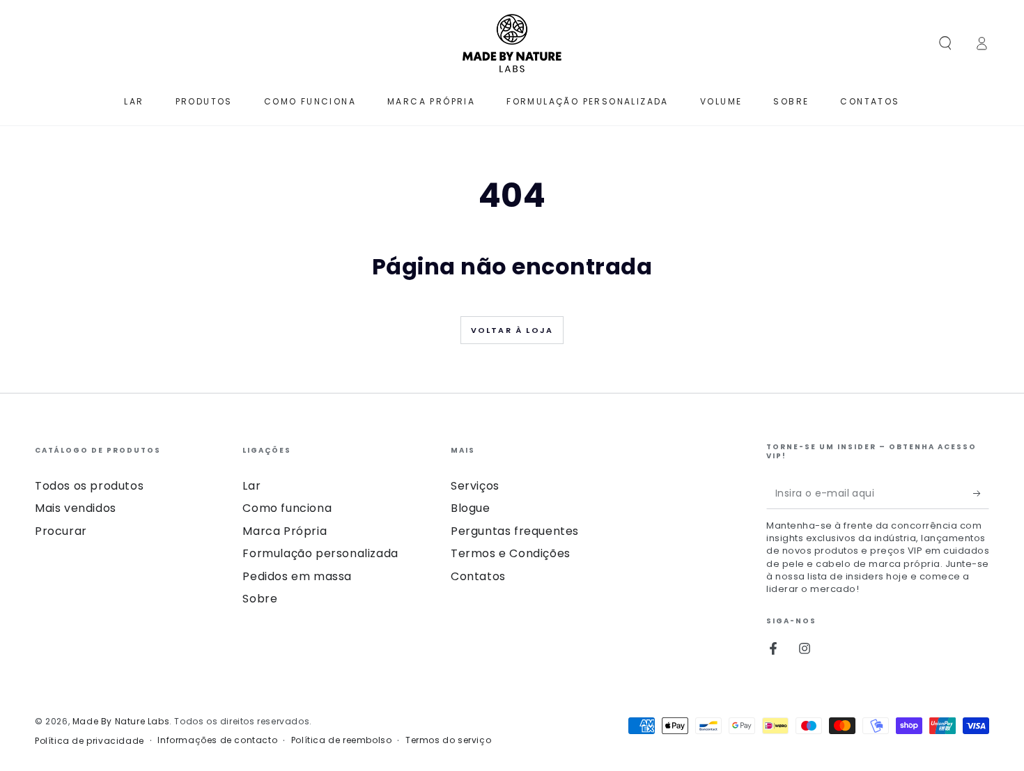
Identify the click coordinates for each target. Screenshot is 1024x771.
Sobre (259, 599)
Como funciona (287, 508)
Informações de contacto (217, 740)
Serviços (475, 486)
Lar (251, 486)
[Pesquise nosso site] (945, 43)
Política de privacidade (89, 741)
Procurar (61, 531)
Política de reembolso (341, 740)
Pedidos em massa (297, 576)
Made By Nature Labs (120, 721)
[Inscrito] (981, 493)
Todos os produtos (89, 486)
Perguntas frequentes (515, 531)
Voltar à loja (512, 330)
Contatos (478, 576)
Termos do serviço (448, 740)
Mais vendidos (75, 508)
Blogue (470, 508)
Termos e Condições (511, 553)
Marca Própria (284, 531)
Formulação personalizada (320, 553)
